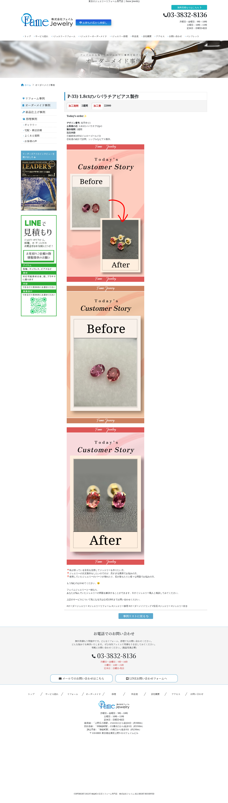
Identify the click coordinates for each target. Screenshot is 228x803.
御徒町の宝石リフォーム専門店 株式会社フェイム (112, 793)
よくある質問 (32, 135)
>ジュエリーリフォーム (64, 36)
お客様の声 (31, 141)
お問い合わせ (175, 36)
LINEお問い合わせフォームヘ (148, 678)
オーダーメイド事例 (37, 105)
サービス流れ (41, 36)
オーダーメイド (93, 694)
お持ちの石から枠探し (94, 22)
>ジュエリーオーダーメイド (93, 36)
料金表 (135, 36)
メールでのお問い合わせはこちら (83, 678)
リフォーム (72, 694)
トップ (27, 36)
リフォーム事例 (35, 98)
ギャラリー (31, 125)
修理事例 (31, 119)
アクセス (160, 36)
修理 (114, 694)
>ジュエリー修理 (119, 36)
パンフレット (192, 36)
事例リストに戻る (134, 616)
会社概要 (147, 36)
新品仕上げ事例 (35, 112)
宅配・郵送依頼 (33, 130)
